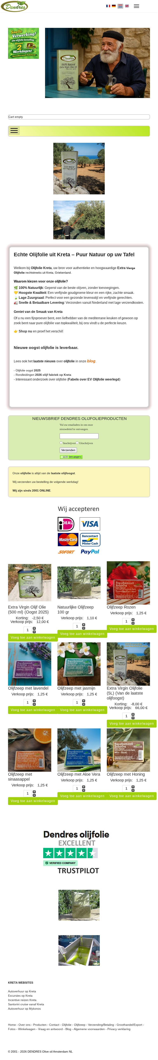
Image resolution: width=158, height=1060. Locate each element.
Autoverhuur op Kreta (22, 991)
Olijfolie (66, 1024)
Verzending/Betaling (101, 1024)
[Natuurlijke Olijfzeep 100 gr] (79, 583)
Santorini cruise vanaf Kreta (26, 1004)
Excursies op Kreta (20, 995)
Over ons (24, 1024)
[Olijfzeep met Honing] (128, 750)
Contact (54, 1024)
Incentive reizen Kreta (22, 1000)
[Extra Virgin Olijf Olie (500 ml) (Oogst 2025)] (29, 583)
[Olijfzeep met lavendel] (29, 664)
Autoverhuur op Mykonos (24, 1008)
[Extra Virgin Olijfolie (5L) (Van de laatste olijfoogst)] (128, 664)
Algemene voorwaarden (89, 1029)
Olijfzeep (79, 1024)
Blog (68, 1029)
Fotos (11, 1029)
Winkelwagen (26, 1029)
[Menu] (136, 6)
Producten (39, 1024)
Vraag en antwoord (50, 1029)
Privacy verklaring (118, 1029)
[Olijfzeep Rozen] (128, 583)
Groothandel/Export (129, 1024)
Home (12, 1024)
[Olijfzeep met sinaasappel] (29, 750)
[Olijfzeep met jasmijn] (79, 664)
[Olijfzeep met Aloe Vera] (79, 750)
